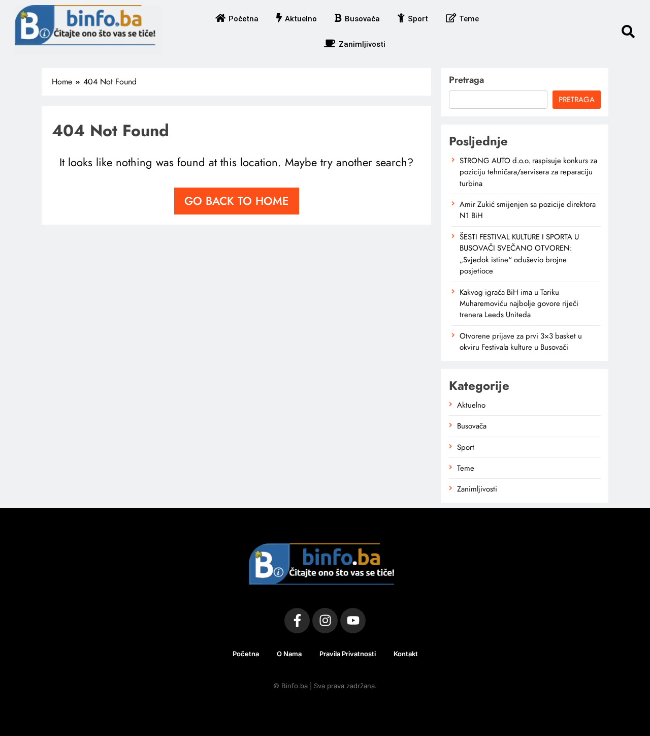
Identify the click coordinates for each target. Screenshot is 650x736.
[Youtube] (353, 620)
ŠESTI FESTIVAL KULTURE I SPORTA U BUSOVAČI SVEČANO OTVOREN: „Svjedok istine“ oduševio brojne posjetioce (519, 254)
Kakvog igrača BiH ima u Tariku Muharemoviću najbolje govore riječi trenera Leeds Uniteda (519, 304)
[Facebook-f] (297, 620)
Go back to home (236, 201)
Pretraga (466, 79)
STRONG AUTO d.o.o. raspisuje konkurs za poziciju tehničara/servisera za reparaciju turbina (528, 172)
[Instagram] (325, 620)
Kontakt (406, 654)
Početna (243, 18)
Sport (418, 18)
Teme (469, 18)
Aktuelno (301, 18)
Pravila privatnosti (347, 654)
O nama (289, 654)
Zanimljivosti (362, 44)
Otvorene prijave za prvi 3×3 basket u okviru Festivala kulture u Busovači (521, 341)
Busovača (362, 18)
